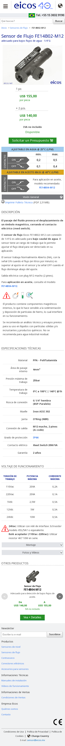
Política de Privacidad (37, 731)
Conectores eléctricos (12, 663)
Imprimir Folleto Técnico (19, 202)
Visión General (31, 197)
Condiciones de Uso (14, 731)
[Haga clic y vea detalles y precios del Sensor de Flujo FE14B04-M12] (32, 596)
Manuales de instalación (14, 680)
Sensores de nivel (10, 646)
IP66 (35, 437)
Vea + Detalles (32, 617)
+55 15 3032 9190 (53, 15)
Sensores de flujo (10, 652)
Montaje (31, 544)
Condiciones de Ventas (13, 697)
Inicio (4, 27)
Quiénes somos (9, 708)
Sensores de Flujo (19, 27)
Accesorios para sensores (15, 669)
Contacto (6, 714)
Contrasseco (8, 657)
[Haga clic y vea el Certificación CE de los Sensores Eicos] (57, 724)
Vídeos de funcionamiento (15, 686)
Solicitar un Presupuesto (32, 140)
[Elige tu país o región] (60, 5)
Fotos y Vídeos (30, 552)
